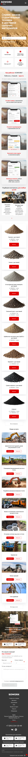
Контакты (14, 700)
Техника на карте (14, 706)
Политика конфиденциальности (7, 751)
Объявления (14, 711)
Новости (14, 708)
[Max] (16, 729)
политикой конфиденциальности (17, 681)
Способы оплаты (17, 751)
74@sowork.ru (14, 721)
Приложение (14, 702)
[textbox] (15, 38)
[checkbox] (14, 681)
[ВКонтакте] (12, 729)
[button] (14, 244)
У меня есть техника (14, 698)
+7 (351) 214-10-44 (8, 42)
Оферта (21, 751)
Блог (14, 704)
